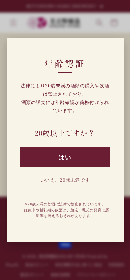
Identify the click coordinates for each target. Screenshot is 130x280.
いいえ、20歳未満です (65, 180)
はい (65, 157)
